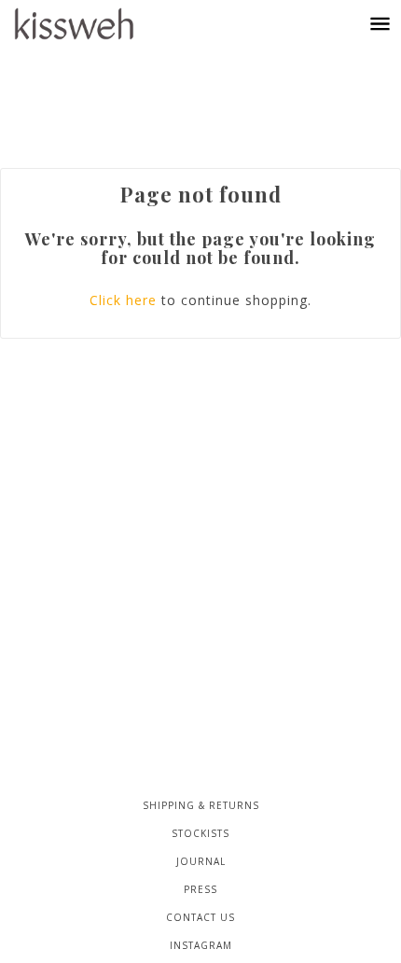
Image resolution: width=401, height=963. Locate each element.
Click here (123, 300)
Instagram (201, 945)
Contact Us (200, 917)
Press (200, 889)
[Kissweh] (93, 23)
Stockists (200, 833)
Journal (201, 861)
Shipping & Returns (201, 805)
